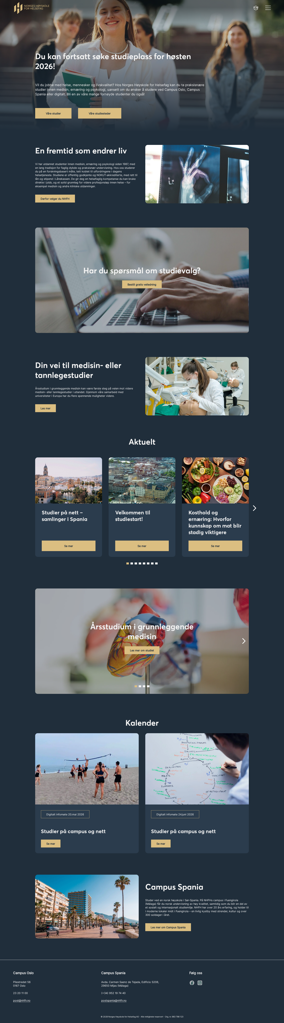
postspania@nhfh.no (114, 1000)
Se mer (68, 546)
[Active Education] (80, 8)
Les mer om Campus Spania (168, 927)
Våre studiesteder (100, 113)
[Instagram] (192, 982)
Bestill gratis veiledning (142, 284)
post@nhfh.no (21, 1000)
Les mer (45, 408)
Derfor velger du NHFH (55, 198)
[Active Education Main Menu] (256, 8)
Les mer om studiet (142, 650)
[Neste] (254, 508)
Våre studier (53, 113)
